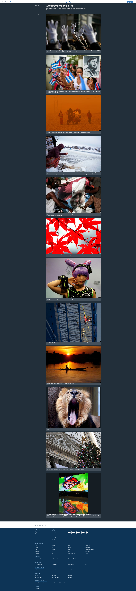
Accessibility (70, 575)
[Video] (125, 2)
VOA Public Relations (38, 577)
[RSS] (82, 532)
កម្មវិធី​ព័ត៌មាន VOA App (38, 564)
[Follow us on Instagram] (77, 532)
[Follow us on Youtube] (74, 532)
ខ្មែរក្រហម (69, 551)
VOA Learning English (72, 558)
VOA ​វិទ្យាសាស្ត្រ (37, 537)
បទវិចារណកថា (87, 553)
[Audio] (122, 2)
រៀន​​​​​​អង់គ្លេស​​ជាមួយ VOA (55, 558)
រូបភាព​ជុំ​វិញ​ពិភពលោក (11, 1)
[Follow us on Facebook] (69, 532)
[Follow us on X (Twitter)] (71, 532)
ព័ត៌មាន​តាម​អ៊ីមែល (71, 564)
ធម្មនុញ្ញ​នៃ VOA (54, 569)
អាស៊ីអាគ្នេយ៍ (37, 553)
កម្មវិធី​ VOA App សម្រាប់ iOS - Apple (40, 582)
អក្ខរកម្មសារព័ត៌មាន (87, 545)
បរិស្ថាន (69, 545)
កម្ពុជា (36, 545)
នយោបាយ (53, 545)
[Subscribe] (87, 532)
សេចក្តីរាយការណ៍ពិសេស (71, 553)
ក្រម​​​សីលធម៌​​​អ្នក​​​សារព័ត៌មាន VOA (73, 569)
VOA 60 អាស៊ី (37, 539)
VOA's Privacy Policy (55, 577)
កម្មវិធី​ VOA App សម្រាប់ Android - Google (58, 582)
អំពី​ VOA (36, 569)
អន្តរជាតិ (36, 547)
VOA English (54, 575)
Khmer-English (87, 551)
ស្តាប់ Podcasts (54, 564)
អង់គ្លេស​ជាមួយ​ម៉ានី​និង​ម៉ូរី (38, 558)
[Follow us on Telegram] (79, 532)
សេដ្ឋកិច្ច (53, 547)
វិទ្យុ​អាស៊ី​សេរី (70, 577)
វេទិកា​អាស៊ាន (53, 539)
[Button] (37, 15)
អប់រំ (52, 553)
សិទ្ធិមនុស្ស (53, 549)
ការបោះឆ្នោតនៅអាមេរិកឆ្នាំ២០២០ (89, 549)
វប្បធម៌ (69, 549)
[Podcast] (84, 532)
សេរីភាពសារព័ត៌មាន (88, 547)
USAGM (36, 575)
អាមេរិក (36, 549)
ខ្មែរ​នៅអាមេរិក (37, 551)
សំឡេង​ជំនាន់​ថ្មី (54, 537)
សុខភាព (53, 551)
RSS (85, 564)
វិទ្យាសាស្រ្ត (69, 547)
